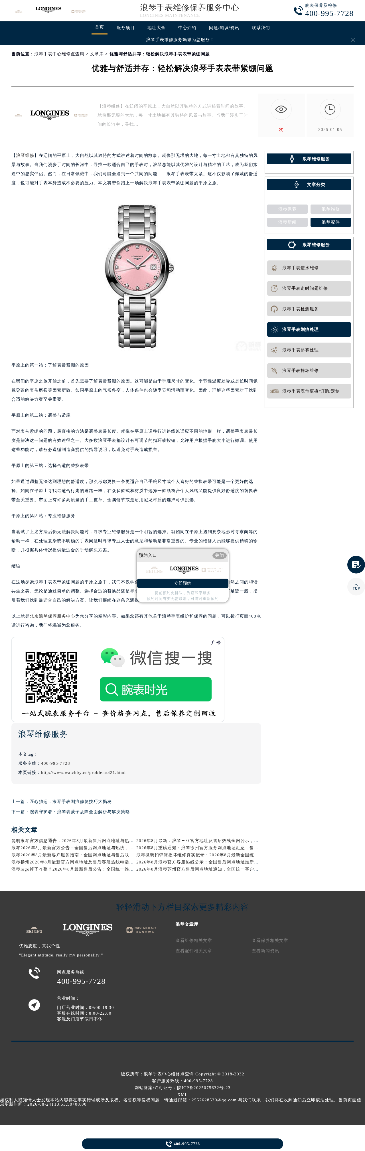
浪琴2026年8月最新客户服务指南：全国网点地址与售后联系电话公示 (81, 855)
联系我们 (261, 27)
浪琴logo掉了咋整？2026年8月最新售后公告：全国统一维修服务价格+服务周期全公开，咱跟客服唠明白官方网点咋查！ (133, 869)
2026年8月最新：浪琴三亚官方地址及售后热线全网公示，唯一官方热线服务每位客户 (222, 840)
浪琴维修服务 (316, 244)
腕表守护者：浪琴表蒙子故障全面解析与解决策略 (80, 812)
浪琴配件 (331, 222)
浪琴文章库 (187, 924)
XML (182, 1094)
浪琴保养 (287, 209)
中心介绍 (187, 27)
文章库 (97, 54)
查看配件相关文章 (194, 950)
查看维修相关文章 (194, 940)
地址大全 (156, 27)
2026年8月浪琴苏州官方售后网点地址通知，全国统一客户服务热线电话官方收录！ (220, 869)
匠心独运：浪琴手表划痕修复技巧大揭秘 (71, 801)
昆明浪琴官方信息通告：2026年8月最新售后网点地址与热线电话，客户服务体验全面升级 (102, 840)
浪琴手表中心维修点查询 (59, 54)
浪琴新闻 (287, 222)
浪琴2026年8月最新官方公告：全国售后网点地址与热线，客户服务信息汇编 (88, 847)
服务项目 (126, 27)
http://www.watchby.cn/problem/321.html (83, 772)
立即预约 (182, 583)
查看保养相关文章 (270, 940)
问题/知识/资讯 (224, 27)
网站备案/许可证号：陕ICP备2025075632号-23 (183, 1087)
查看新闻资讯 (265, 950)
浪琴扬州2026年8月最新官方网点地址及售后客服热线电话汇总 (74, 862)
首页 (99, 27)
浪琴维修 (25, 155)
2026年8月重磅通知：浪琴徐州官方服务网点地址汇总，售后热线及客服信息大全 (218, 847)
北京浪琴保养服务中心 (52, 616)
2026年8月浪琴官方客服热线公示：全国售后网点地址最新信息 (199, 862)
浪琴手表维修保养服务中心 (189, 7)
